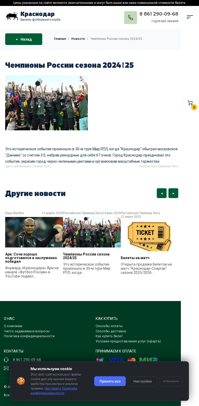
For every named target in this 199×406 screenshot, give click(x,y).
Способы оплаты (109, 326)
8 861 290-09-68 (158, 14)
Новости (78, 39)
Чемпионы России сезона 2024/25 (86, 256)
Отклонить (171, 381)
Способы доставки (111, 331)
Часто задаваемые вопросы (27, 331)
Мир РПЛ (100, 149)
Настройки (142, 381)
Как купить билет (109, 336)
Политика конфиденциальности (29, 336)
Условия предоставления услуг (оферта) (128, 341)
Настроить (53, 388)
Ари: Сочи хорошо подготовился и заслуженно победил (31, 258)
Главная (60, 39)
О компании (13, 326)
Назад (26, 39)
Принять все (110, 381)
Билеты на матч (135, 258)
